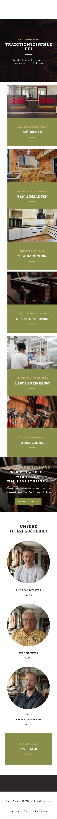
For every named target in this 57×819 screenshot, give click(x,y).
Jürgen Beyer (28, 653)
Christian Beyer (28, 719)
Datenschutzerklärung (35, 811)
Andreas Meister (28, 590)
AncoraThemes (14, 801)
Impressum (15, 811)
